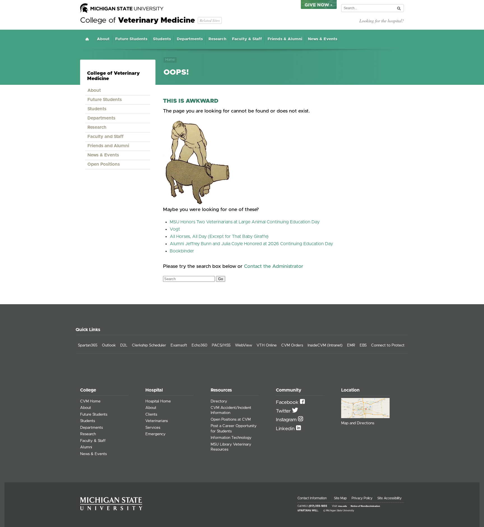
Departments (190, 39)
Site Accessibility (389, 498)
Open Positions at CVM (231, 419)
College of (137, 20)
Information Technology (231, 438)
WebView (243, 345)
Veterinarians (156, 421)
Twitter (284, 411)
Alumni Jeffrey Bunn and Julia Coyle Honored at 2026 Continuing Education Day (251, 244)
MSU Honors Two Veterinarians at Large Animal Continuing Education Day (245, 222)
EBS (363, 345)
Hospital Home (158, 401)
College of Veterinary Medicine (113, 76)
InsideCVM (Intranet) (325, 345)
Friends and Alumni (108, 146)
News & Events (322, 39)
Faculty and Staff (105, 136)
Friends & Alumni (284, 39)
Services (152, 428)
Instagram (287, 419)
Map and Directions (357, 423)
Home (87, 39)
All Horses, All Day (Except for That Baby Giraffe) (219, 236)
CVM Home (90, 401)
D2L (123, 345)
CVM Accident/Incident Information (231, 410)
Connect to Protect (387, 345)
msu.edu (342, 506)
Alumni (86, 447)
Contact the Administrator (273, 266)
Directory (219, 401)
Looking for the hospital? (381, 21)
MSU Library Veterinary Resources (231, 446)
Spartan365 (87, 345)
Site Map (340, 498)
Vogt (175, 229)
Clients (151, 414)
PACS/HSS (221, 345)
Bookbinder (182, 251)
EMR (351, 345)
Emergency (155, 434)
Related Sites (210, 20)
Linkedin (286, 428)
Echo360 (199, 345)
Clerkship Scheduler (149, 345)
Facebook (288, 402)
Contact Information (312, 498)
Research (217, 39)
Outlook (109, 345)
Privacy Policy (362, 498)
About (103, 39)
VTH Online (267, 345)
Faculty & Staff (247, 39)
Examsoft (179, 345)
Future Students (131, 39)
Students (162, 39)
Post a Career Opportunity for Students (234, 428)
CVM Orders (292, 345)
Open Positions (103, 164)
